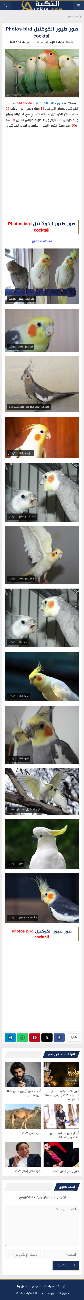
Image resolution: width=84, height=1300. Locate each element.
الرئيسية (78, 16)
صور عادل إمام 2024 (28, 1171)
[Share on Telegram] (10, 1037)
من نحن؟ (61, 1286)
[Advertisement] (42, 175)
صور (69, 16)
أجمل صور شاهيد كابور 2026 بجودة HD (64, 1135)
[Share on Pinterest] (34, 1037)
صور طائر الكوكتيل (48, 103)
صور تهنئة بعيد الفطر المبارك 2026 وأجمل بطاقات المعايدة (61, 1095)
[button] (5, 5)
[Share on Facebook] (59, 1037)
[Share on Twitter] (47, 1037)
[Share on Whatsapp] (22, 1037)
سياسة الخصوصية (42, 1286)
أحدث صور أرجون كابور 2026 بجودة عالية (23, 1093)
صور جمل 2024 (31, 1133)
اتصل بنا (22, 1286)
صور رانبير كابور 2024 (66, 1171)
